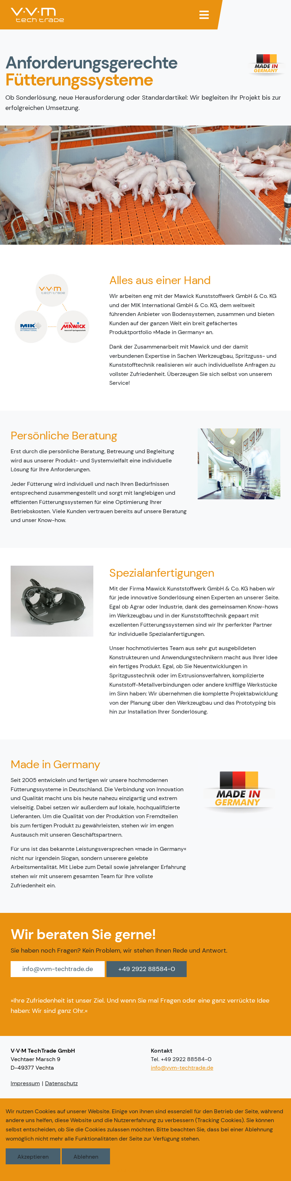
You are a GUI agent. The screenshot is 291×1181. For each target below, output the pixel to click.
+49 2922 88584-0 (146, 969)
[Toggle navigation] (204, 15)
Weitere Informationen (146, 1170)
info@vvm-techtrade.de (57, 969)
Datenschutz (61, 1083)
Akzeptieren (33, 1156)
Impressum (25, 1083)
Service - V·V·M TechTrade (37, 14)
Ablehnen (85, 1156)
